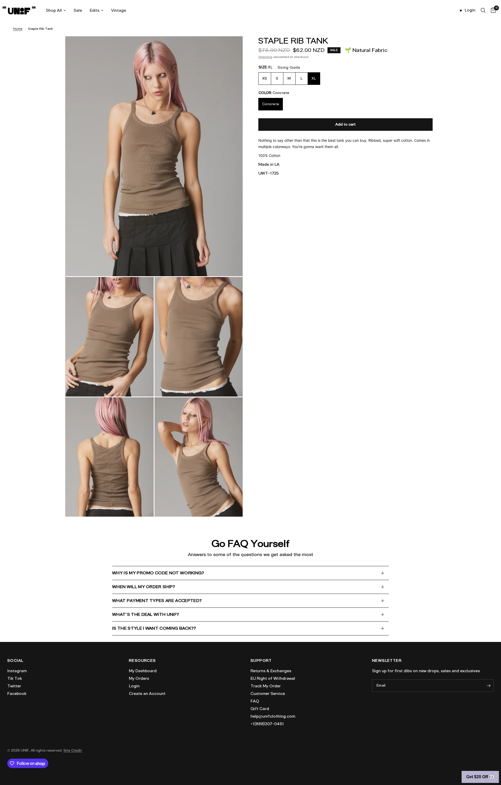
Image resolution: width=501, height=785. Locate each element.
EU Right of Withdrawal (272, 678)
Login (134, 686)
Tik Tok (14, 678)
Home (17, 29)
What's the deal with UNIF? (145, 614)
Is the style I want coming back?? (154, 628)
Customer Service (267, 693)
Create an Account (147, 693)
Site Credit (72, 750)
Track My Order (265, 686)
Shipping (265, 57)
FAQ (254, 701)
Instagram (17, 671)
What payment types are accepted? (157, 600)
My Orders (139, 678)
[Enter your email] (488, 685)
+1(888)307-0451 (267, 724)
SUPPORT (261, 661)
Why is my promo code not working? (158, 572)
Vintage (118, 10)
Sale (78, 10)
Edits (94, 10)
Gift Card (259, 708)
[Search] (483, 10)
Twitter (14, 686)
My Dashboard (143, 671)
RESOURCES (142, 661)
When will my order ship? (143, 586)
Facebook (16, 693)
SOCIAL (15, 661)
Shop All (54, 10)
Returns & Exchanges (270, 671)
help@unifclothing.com (272, 716)
